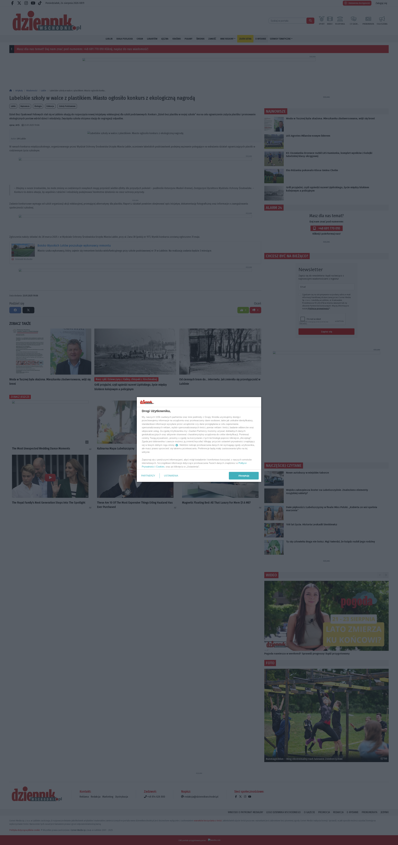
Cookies (160, 466)
